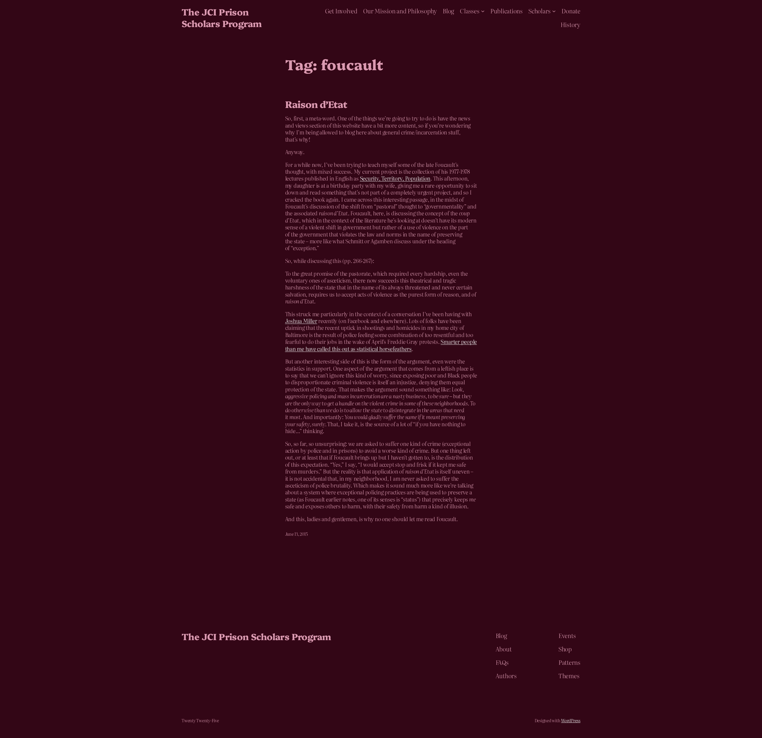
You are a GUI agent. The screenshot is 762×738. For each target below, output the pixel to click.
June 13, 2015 (296, 534)
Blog (448, 11)
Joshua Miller (301, 321)
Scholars (539, 11)
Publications (506, 11)
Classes (469, 11)
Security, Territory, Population (395, 178)
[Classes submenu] (483, 10)
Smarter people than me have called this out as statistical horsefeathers (381, 345)
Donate (570, 11)
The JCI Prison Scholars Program (221, 17)
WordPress (570, 720)
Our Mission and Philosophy (400, 11)
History (570, 24)
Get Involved (341, 11)
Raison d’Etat (316, 103)
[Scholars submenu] (554, 10)
